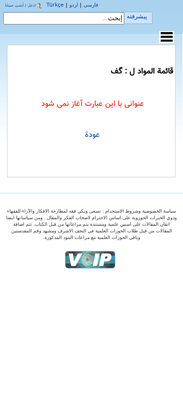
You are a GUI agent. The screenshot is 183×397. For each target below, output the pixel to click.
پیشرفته (137, 16)
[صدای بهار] (90, 259)
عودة (92, 135)
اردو (73, 5)
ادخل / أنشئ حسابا (20, 5)
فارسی (91, 5)
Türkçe (55, 5)
